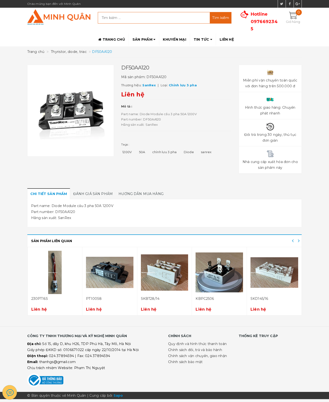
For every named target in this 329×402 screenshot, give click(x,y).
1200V (127, 152)
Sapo (118, 395)
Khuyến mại (174, 39)
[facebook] (290, 4)
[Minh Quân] (59, 17)
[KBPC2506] (219, 272)
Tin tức (202, 39)
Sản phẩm (142, 39)
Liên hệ (227, 39)
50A (142, 152)
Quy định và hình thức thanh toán (197, 344)
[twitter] (282, 4)
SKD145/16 (259, 298)
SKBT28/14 (150, 298)
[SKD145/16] (274, 272)
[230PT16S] (55, 272)
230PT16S (39, 298)
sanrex (206, 152)
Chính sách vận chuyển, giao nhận (197, 356)
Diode (189, 152)
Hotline (264, 21)
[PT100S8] (109, 272)
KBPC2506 (205, 298)
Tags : (125, 144)
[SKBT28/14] (164, 272)
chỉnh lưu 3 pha (164, 152)
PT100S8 (94, 298)
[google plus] (298, 4)
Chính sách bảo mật (185, 362)
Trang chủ (113, 39)
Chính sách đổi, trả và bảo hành (195, 350)
